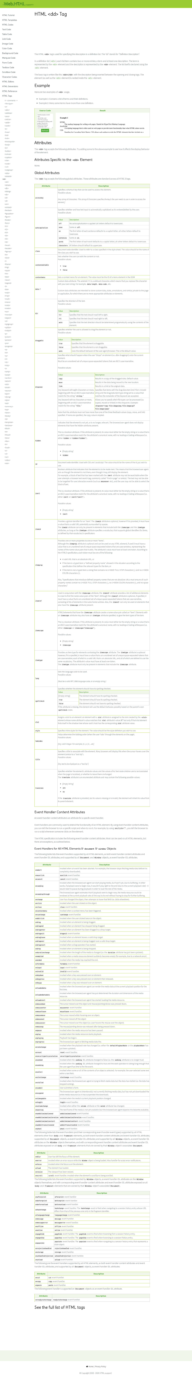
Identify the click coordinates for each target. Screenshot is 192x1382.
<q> (6, 349)
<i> (6, 261)
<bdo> (7, 138)
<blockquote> (10, 141)
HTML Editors (8, 81)
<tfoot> (7, 428)
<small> (7, 387)
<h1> (6, 226)
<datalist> (8, 176)
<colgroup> (9, 170)
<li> (6, 286)
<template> (9, 422)
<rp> (6, 356)
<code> (7, 164)
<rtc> (6, 362)
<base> (7, 132)
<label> (7, 280)
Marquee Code (8, 58)
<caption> (8, 157)
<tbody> (8, 416)
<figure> (7, 217)
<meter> (8, 308)
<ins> (6, 273)
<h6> (6, 242)
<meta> (7, 305)
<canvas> (8, 154)
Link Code (6, 39)
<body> (7, 145)
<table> (7, 413)
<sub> (7, 403)
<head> (7, 245)
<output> (8, 330)
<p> (6, 334)
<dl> (6, 198)
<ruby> (7, 365)
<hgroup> (8, 251)
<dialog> (8, 191)
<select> (8, 381)
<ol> (6, 321)
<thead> (8, 435)
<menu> (8, 302)
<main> (7, 292)
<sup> (7, 409)
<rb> (6, 353)
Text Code (6, 29)
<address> (8, 113)
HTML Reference (9, 91)
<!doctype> (9, 103)
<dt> (6, 201)
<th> (6, 432)
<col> (7, 167)
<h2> (6, 229)
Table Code (7, 34)
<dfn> (7, 188)
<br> (6, 148)
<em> (7, 204)
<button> (8, 151)
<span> (7, 394)
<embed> (8, 207)
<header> (8, 248)
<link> (7, 289)
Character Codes (9, 77)
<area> (7, 116)
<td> (6, 419)
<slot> (7, 384)
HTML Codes (7, 24)
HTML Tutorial (8, 15)
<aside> (7, 122)
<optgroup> (9, 324)
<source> (8, 390)
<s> (6, 368)
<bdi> (7, 135)
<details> (8, 185)
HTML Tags (7, 96)
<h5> (6, 239)
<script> (7, 375)
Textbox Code (8, 67)
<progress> (9, 346)
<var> (7, 457)
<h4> (6, 235)
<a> (6, 107)
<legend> (8, 283)
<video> (7, 460)
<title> (7, 441)
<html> (7, 258)
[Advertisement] (92, 34)
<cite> (7, 160)
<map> (7, 296)
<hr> (6, 255)
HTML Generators (10, 86)
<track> (7, 447)
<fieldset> (8, 210)
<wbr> (7, 463)
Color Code (7, 48)
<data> (7, 173)
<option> (8, 327)
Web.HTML (18, 4)
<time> (7, 438)
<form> (7, 223)
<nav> (7, 311)
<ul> (6, 454)
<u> (6, 450)
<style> (7, 400)
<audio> (7, 126)
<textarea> (9, 425)
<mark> (7, 299)
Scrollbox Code (8, 72)
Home (90, 1366)
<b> (6, 129)
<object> (8, 318)
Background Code (10, 53)
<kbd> (7, 277)
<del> (7, 182)
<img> (7, 267)
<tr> (6, 444)
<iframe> (8, 264)
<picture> (8, 340)
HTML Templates (9, 20)
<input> (7, 270)
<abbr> (7, 110)
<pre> (7, 343)
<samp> (7, 371)
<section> (8, 378)
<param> (8, 337)
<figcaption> (9, 213)
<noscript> (8, 315)
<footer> (8, 220)
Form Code (7, 62)
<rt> (6, 359)
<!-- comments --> (11, 100)
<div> (6, 194)
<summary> (9, 406)
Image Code (7, 43)
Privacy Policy (100, 1366)
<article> (8, 119)
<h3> (6, 232)
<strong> (8, 397)
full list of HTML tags (67, 1307)
